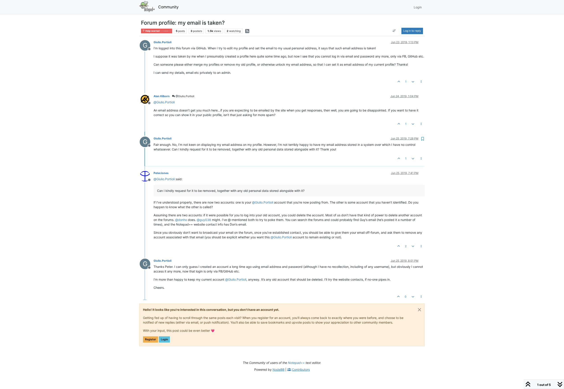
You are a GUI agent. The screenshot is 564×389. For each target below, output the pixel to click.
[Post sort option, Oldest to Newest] (394, 31)
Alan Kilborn (162, 96)
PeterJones (161, 173)
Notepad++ (296, 363)
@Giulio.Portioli (184, 96)
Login (164, 339)
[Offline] (147, 99)
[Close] (419, 310)
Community (168, 7)
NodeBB (278, 369)
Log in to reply (412, 30)
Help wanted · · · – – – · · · (158, 31)
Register (150, 339)
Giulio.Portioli (162, 42)
